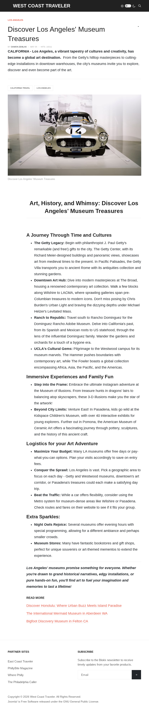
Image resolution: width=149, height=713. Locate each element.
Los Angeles (44, 88)
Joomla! (12, 701)
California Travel (20, 88)
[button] (9, 6)
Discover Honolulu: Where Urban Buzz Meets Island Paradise (74, 606)
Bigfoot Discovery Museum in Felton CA (57, 621)
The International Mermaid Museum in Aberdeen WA (66, 613)
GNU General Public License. (81, 701)
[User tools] (136, 26)
